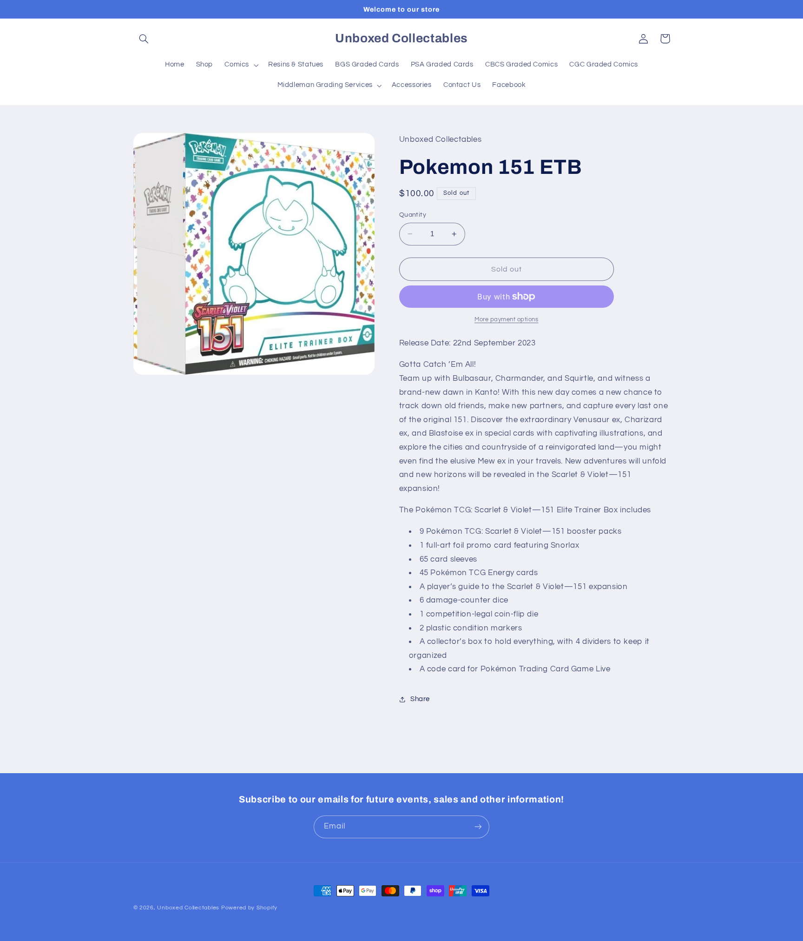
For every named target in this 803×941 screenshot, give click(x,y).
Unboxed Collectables (188, 907)
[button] (144, 38)
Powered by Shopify (249, 907)
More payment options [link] (506, 320)
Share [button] (420, 699)
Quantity (412, 215)
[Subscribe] (478, 826)
